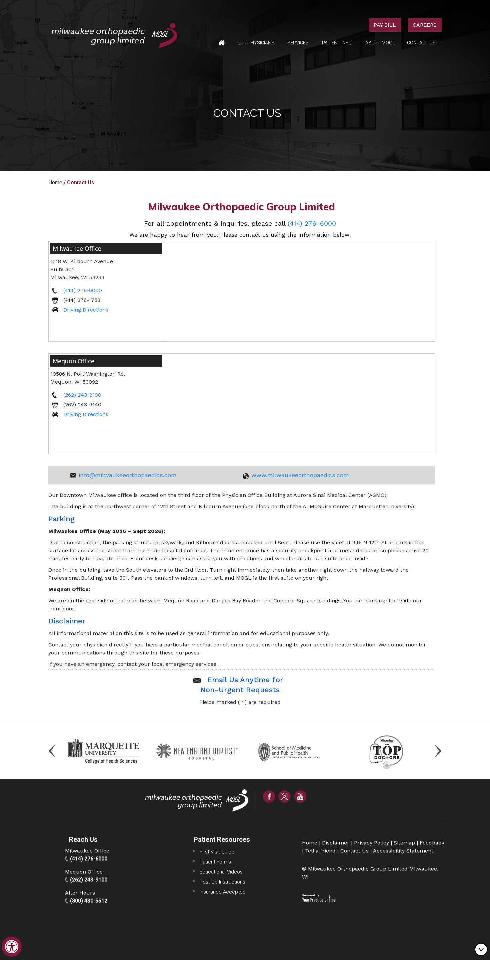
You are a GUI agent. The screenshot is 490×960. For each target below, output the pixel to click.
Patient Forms (215, 862)
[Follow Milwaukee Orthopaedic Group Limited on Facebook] (269, 796)
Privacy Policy (371, 842)
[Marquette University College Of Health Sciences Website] (104, 751)
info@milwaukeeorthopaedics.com (128, 474)
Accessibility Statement (403, 850)
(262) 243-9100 (82, 395)
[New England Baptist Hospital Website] (198, 751)
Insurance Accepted (223, 892)
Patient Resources (222, 839)
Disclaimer (335, 842)
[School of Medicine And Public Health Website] (292, 751)
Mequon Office (73, 361)
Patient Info (337, 42)
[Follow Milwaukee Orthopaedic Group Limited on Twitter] (284, 796)
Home (222, 42)
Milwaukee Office (77, 248)
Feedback (432, 842)
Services (298, 42)
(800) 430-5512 (88, 901)
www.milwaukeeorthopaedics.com (300, 474)
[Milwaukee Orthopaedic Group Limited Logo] (114, 35)
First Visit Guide (217, 852)
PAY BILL (385, 25)
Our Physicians (255, 42)
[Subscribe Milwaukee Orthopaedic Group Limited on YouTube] (300, 796)
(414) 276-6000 (312, 223)
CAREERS (425, 25)
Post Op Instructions (222, 882)
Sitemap (404, 842)
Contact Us (421, 42)
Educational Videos (221, 872)
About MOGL (380, 42)
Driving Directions (85, 310)
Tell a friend (320, 850)
